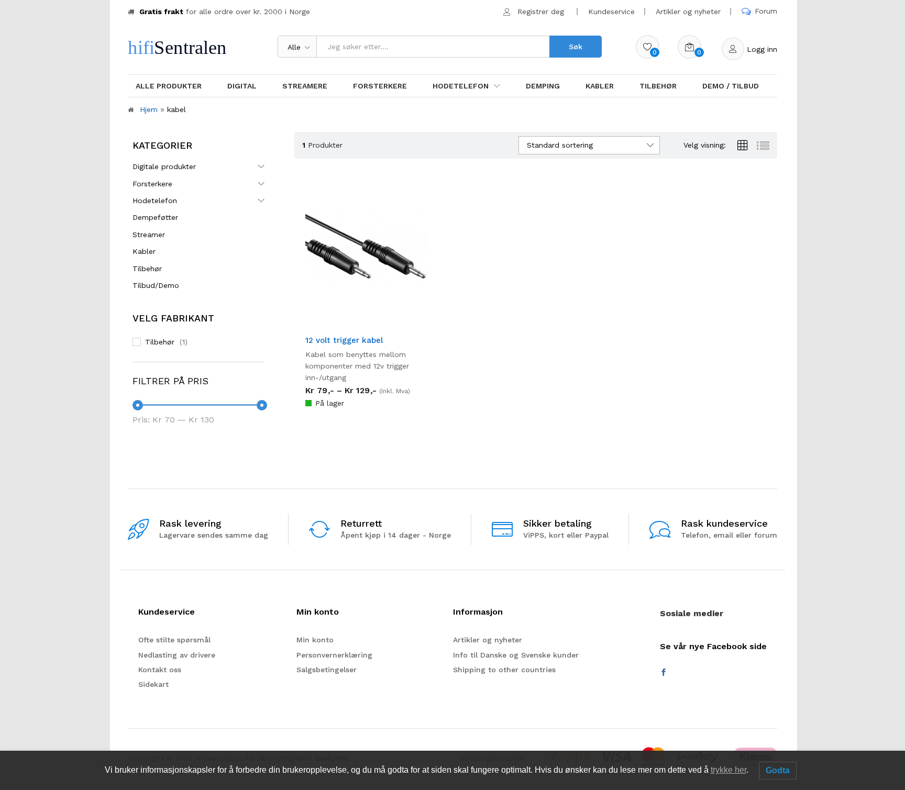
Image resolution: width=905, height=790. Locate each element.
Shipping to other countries (504, 669)
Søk (575, 46)
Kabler (600, 86)
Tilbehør (658, 86)
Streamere (304, 86)
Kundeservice (611, 11)
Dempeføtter (155, 217)
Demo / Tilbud (730, 86)
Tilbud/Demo (156, 285)
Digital (242, 86)
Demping (543, 86)
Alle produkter (169, 86)
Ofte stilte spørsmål (174, 640)
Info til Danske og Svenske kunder (516, 655)
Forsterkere (380, 86)
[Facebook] (663, 672)
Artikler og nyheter (688, 11)
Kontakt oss (159, 669)
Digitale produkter (164, 166)
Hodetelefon (155, 200)
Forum (766, 11)
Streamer (149, 234)
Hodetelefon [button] (461, 86)
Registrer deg (540, 11)
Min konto (315, 640)
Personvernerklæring (334, 655)
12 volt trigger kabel (344, 340)
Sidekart (153, 684)
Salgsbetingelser (326, 669)
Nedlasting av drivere (176, 655)
